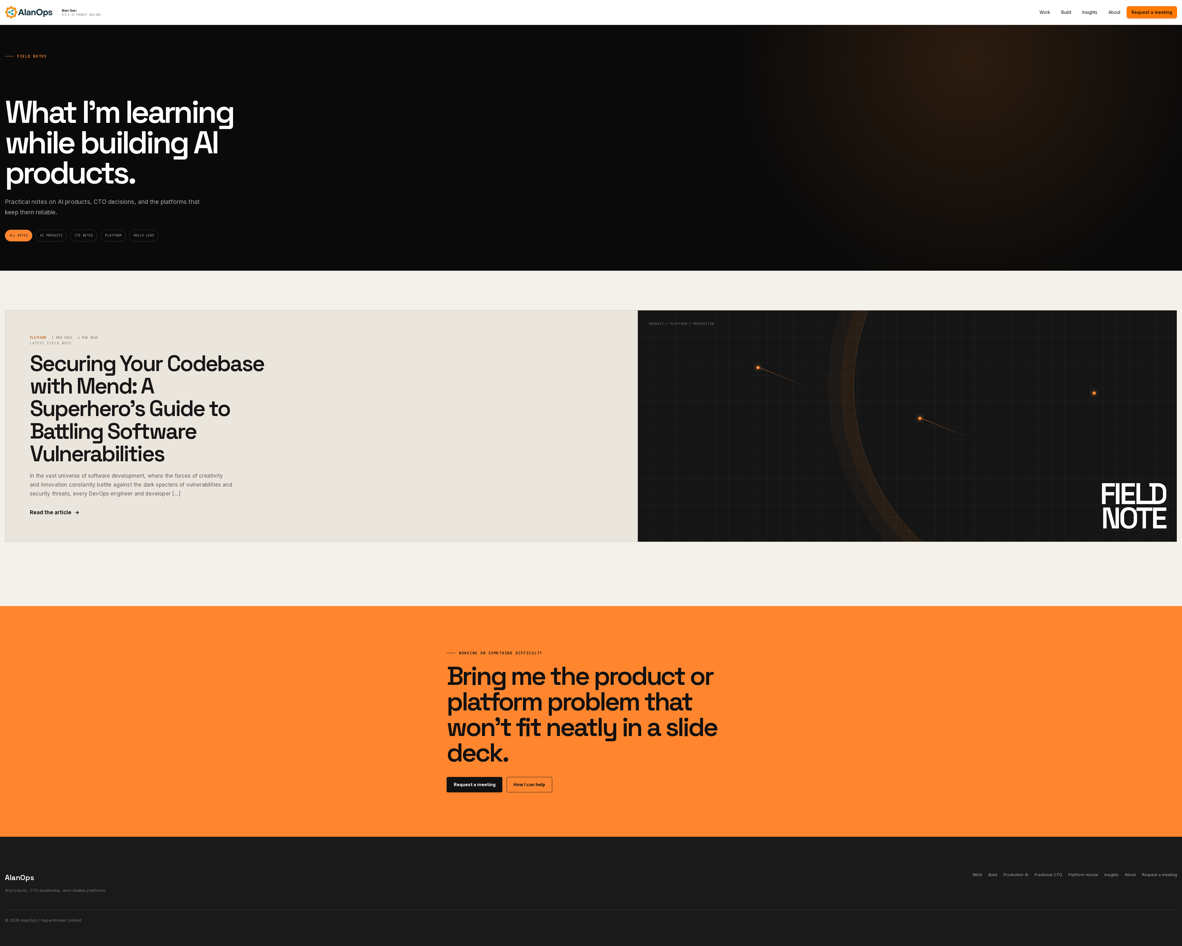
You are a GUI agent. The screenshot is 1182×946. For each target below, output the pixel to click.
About (1114, 12)
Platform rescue (1083, 874)
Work (1044, 12)
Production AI (1015, 874)
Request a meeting (1152, 12)
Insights (1089, 12)
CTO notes (83, 235)
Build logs (144, 235)
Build (1066, 12)
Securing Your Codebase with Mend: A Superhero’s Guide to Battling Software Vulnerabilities (147, 408)
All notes (19, 235)
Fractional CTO (1048, 874)
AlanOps (19, 877)
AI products (51, 235)
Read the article (54, 512)
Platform (113, 235)
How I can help (529, 784)
